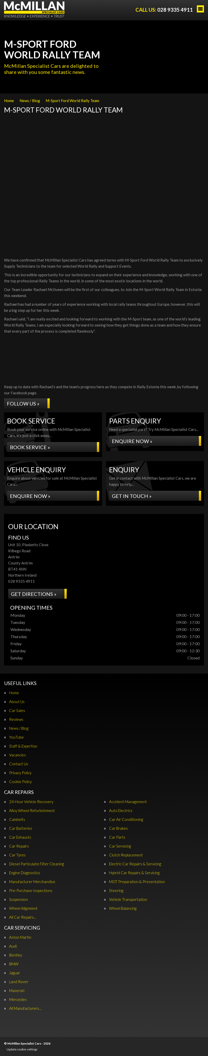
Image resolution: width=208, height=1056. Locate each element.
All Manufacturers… (25, 1008)
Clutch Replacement (126, 855)
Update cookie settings (22, 1049)
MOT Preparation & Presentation (137, 882)
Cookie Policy (20, 782)
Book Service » (30, 447)
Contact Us (18, 764)
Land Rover (18, 982)
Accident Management (128, 802)
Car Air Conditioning (126, 819)
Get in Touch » (131, 496)
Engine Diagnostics (24, 873)
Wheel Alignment (23, 908)
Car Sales (17, 710)
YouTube (16, 737)
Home (14, 693)
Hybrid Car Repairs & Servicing (134, 873)
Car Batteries (20, 828)
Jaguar (14, 973)
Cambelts (17, 819)
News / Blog (18, 728)
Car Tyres (17, 855)
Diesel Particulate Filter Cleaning (36, 864)
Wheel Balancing (122, 908)
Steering (116, 890)
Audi (13, 946)
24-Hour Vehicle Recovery (31, 802)
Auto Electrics (120, 811)
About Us (17, 702)
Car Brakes (118, 828)
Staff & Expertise (23, 746)
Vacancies (17, 755)
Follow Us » (23, 403)
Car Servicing (120, 846)
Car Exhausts (20, 837)
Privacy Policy (20, 773)
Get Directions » (33, 594)
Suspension (18, 899)
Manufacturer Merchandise (32, 882)
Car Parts (117, 837)
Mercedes (18, 999)
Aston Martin (20, 937)
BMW (14, 964)
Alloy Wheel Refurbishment (32, 811)
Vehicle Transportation (128, 899)
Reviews (16, 719)
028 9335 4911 (164, 10)
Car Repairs (19, 846)
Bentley (15, 955)
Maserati (16, 991)
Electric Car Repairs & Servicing (135, 864)
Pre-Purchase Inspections (30, 890)
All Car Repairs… (22, 917)
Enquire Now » (132, 441)
